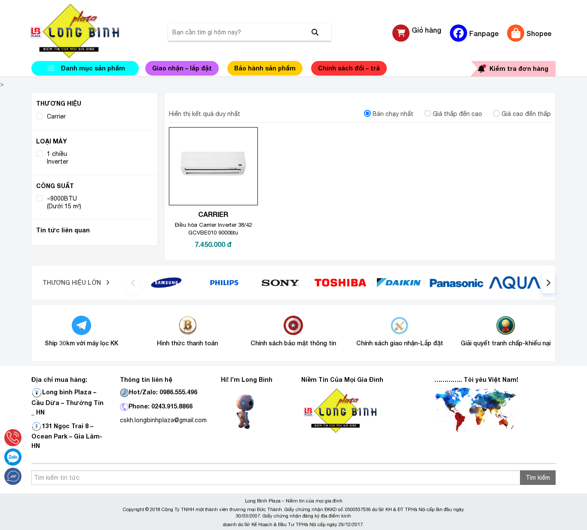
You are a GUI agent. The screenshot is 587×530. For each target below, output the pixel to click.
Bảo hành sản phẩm (265, 68)
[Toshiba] (340, 282)
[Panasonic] (456, 282)
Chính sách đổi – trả (349, 68)
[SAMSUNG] (166, 282)
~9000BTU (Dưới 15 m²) (64, 202)
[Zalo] (12, 457)
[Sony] (282, 282)
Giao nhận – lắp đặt (182, 68)
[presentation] (133, 282)
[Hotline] (12, 437)
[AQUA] (515, 282)
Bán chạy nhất (393, 113)
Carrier (56, 116)
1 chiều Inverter (57, 157)
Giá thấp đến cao (457, 113)
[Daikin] (398, 282)
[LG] (224, 282)
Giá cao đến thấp (526, 113)
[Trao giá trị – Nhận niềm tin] (85, 31)
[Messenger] (12, 476)
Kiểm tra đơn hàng (518, 68)
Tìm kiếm (538, 477)
